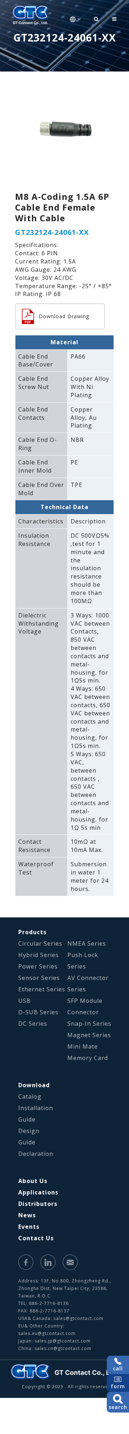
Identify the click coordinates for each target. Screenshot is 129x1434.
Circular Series (40, 943)
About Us (32, 1181)
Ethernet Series (41, 989)
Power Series (38, 966)
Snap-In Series (89, 1024)
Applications (38, 1192)
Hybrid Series (38, 955)
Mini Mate (82, 1046)
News (27, 1215)
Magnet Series (89, 1035)
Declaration (35, 1154)
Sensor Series (39, 978)
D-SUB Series (38, 1012)
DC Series (32, 1024)
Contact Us (36, 1238)
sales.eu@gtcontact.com (47, 1333)
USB (24, 1001)
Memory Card (87, 1058)
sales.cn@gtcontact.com (62, 1348)
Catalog (30, 1096)
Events (28, 1227)
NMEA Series (86, 943)
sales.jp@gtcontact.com (62, 1341)
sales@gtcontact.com (78, 1318)
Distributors (37, 1204)
